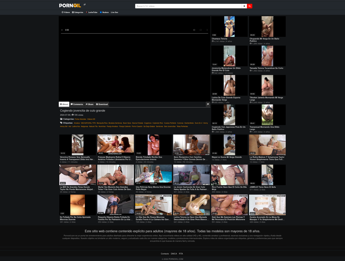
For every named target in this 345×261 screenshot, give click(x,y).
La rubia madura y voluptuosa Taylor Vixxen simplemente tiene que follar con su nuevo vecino (267, 159)
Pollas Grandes (80, 119)
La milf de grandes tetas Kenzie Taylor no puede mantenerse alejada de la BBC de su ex (77, 189)
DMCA (174, 253)
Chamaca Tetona (219, 38)
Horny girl (64, 126)
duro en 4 (198, 123)
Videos (66, 12)
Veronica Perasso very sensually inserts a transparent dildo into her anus (76, 159)
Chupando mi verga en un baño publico (264, 39)
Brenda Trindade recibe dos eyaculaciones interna (149, 158)
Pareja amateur (112, 126)
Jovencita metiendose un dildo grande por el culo (226, 69)
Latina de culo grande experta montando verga (226, 98)
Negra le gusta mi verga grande (227, 157)
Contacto (165, 253)
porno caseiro (137, 126)
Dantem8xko (189, 123)
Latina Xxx (76, 126)
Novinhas (102, 126)
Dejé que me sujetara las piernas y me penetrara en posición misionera (228, 218)
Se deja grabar (149, 126)
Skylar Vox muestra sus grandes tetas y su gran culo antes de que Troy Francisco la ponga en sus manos (114, 190)
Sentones (159, 126)
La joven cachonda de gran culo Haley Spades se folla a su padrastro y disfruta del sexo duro (191, 189)
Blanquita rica (102, 123)
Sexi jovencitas (170, 126)
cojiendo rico (158, 123)
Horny (205, 123)
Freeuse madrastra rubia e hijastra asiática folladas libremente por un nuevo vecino (115, 159)
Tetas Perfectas (182, 126)
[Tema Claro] (84, 4)
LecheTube (92, 12)
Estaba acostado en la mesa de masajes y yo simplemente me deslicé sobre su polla (267, 219)
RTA (181, 253)
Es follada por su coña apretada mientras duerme (75, 218)
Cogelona (147, 123)
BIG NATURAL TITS (88, 123)
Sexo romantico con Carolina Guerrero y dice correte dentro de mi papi (191, 159)
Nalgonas (84, 126)
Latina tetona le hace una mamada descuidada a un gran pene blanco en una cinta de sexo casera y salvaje (190, 220)
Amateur (77, 123)
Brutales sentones (115, 123)
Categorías (78, 12)
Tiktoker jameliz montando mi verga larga (266, 98)
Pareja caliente (125, 126)
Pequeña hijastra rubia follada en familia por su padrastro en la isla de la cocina (115, 219)
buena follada (137, 123)
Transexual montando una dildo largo (264, 128)
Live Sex (114, 12)
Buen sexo (127, 123)
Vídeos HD (91, 119)
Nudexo (105, 12)
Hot (70, 126)
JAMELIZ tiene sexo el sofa (263, 187)
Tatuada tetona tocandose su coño (266, 68)
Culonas (180, 123)
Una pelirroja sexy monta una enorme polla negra (153, 188)
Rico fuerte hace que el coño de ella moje (229, 188)
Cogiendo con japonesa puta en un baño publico (229, 128)
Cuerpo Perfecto (170, 123)
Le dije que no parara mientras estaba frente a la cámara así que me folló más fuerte (152, 219)
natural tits (93, 126)
